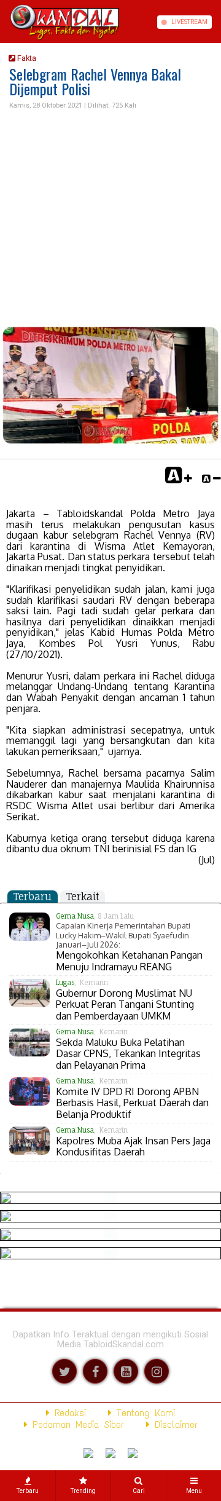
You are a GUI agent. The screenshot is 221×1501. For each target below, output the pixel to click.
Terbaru (33, 896)
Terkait (82, 896)
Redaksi (68, 1413)
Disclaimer (174, 1424)
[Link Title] (4, 22)
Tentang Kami (143, 1413)
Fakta (25, 58)
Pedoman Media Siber (76, 1424)
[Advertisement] (110, 217)
